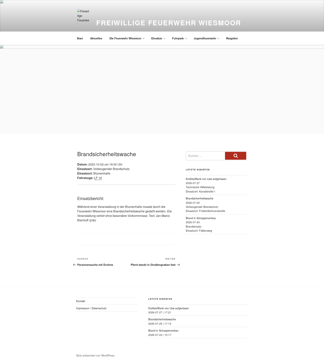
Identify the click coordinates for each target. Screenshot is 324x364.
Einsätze (156, 38)
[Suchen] (235, 156)
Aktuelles (96, 38)
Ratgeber (232, 38)
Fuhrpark (178, 38)
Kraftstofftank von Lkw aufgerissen (206, 179)
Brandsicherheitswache (199, 198)
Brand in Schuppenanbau (201, 218)
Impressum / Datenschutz (91, 308)
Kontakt (80, 301)
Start (80, 38)
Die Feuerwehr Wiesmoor (125, 38)
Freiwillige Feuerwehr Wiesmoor (168, 22)
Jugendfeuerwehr (205, 38)
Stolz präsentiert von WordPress (95, 355)
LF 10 (98, 178)
